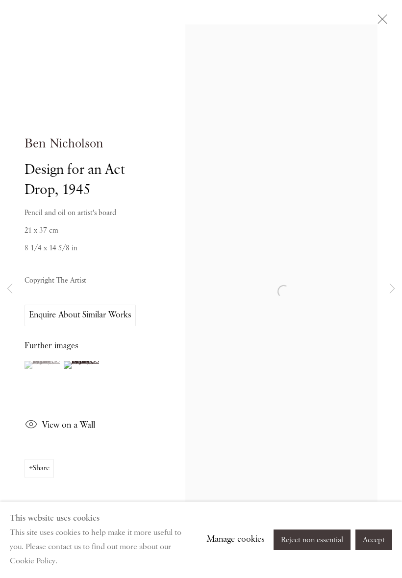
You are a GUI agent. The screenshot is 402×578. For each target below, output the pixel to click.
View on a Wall (68, 425)
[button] (43, 365)
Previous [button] (10, 289)
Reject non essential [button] (312, 540)
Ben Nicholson (64, 143)
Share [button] (41, 468)
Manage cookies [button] (236, 539)
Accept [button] (374, 540)
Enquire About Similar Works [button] (80, 315)
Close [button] (380, 22)
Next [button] (392, 289)
